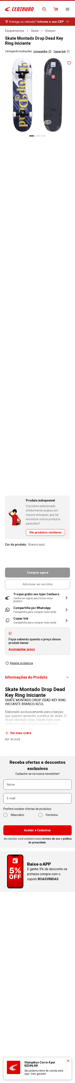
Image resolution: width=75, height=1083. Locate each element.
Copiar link (60, 51)
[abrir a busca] (44, 9)
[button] (37, 598)
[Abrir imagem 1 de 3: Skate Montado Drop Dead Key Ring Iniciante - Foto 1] (37, 94)
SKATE (35, 30)
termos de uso (51, 838)
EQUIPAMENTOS (14, 30)
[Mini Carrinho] (56, 9)
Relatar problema (21, 663)
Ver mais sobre (20, 733)
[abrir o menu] (67, 9)
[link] (37, 610)
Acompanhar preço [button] (22, 649)
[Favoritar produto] (69, 63)
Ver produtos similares (45, 532)
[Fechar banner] (68, 1061)
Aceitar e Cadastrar (37, 830)
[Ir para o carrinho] (56, 9)
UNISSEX (50, 30)
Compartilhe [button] (40, 51)
